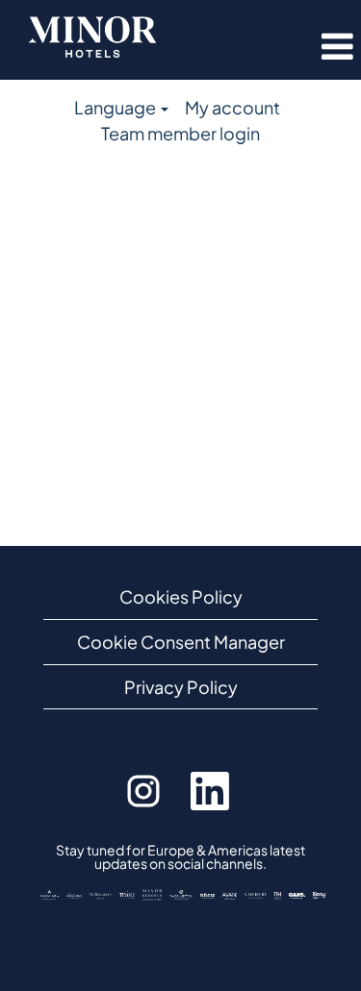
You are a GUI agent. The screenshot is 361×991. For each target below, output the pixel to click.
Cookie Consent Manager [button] (181, 642)
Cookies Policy (181, 596)
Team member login (180, 133)
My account (232, 107)
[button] (313, 47)
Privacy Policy (181, 687)
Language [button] (116, 107)
